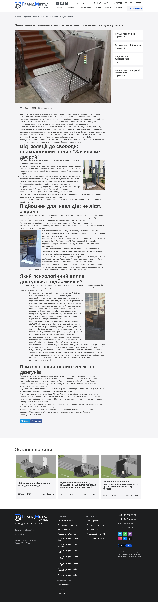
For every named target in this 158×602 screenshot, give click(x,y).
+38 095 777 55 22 (136, 3)
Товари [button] (59, 8)
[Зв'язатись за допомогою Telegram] (57, 3)
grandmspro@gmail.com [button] (29, 412)
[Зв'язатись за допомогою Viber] (66, 3)
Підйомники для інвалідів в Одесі (69, 551)
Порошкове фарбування (97, 538)
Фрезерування (92, 529)
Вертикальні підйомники (67, 525)
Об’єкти (98, 8)
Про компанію (85, 8)
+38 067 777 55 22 (120, 3)
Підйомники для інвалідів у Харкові (68, 545)
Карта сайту (19, 534)
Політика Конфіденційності (25, 530)
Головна (18, 17)
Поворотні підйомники (67, 534)
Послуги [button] (71, 8)
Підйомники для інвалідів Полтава (68, 576)
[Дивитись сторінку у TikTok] (130, 538)
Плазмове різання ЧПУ (96, 534)
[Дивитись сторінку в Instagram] (120, 538)
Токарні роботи (93, 521)
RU (84, 3)
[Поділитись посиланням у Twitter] (25, 422)
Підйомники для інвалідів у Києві (68, 539)
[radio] (122, 545)
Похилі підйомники (65, 521)
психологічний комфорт (30, 391)
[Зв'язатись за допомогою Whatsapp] (62, 3)
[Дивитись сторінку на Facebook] (125, 538)
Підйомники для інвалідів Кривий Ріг (68, 570)
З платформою (64, 529)
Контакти (118, 8)
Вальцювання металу (95, 525)
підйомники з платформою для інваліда (89, 345)
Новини (108, 8)
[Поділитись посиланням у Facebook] (36, 422)
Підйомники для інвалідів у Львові (68, 557)
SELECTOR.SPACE (22, 543)
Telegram (47, 412)
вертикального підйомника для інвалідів (74, 223)
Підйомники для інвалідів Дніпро (68, 564)
